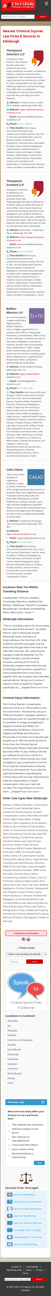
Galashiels (13, 1059)
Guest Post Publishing (25, 1244)
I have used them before (25, 1144)
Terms (25, 1273)
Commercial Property (14, 913)
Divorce (41, 906)
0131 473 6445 (25, 251)
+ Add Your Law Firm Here (26, 933)
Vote (39, 1163)
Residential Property (37, 913)
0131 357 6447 (25, 542)
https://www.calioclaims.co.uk (21, 534)
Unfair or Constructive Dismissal (20, 830)
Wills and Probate (12, 917)
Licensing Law (10, 862)
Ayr (9, 1025)
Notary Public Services (26, 844)
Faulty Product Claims (30, 892)
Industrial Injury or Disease (17, 895)
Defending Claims (30, 808)
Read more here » (30, 791)
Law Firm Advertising (25, 1216)
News (28, 1270)
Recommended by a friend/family (22, 1155)
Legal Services (40, 859)
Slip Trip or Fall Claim (28, 884)
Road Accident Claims (26, 881)
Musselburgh (15, 1073)
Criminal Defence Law (14, 902)
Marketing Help (14, 1270)
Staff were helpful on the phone (25, 1130)
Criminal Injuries (25, 888)
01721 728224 (25, 123)
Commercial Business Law (30, 899)
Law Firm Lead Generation (28, 1209)
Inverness (13, 1068)
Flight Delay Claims (21, 819)
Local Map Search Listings (27, 1230)
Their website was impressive (27, 1124)
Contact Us (16, 1266)
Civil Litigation (30, 917)
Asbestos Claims (27, 877)
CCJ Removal (27, 837)
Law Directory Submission (28, 1202)
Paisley (11, 1078)
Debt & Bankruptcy (13, 906)
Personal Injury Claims (26, 873)
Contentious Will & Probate (17, 848)
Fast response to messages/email (21, 1138)
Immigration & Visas (14, 910)
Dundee (12, 1044)
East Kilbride (14, 1049)
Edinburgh (13, 1054)
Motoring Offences (37, 902)
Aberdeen (13, 1020)
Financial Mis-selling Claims (17, 859)
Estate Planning (11, 837)
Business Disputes (22, 870)
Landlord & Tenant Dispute (17, 812)
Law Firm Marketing (24, 1194)
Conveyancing (10, 877)
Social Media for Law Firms (28, 1237)
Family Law (30, 906)
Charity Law (29, 833)
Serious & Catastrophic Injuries (27, 855)
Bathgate (12, 1030)
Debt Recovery (26, 862)
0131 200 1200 (25, 388)
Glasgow (12, 1063)
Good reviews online (23, 1149)
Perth (10, 1082)
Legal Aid (41, 833)
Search (43, 17)
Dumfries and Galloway (20, 1040)
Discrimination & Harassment (29, 826)
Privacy (39, 1270)
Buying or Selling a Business (18, 804)
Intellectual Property (37, 910)
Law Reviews (32, 1266)
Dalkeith (12, 1035)
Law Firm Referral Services (28, 1223)
